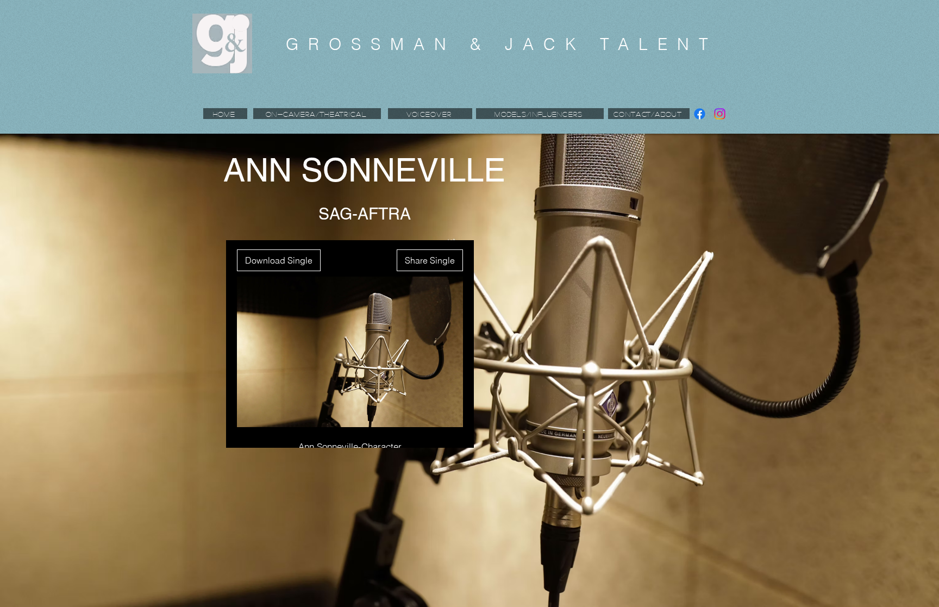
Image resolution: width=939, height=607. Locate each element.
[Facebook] (699, 114)
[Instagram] (719, 114)
